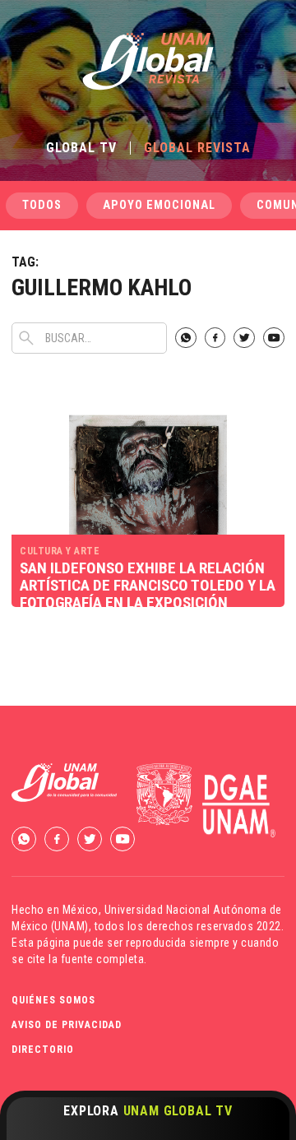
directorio (43, 1049)
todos (42, 205)
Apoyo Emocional (159, 205)
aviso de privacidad (67, 1025)
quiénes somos (53, 1000)
